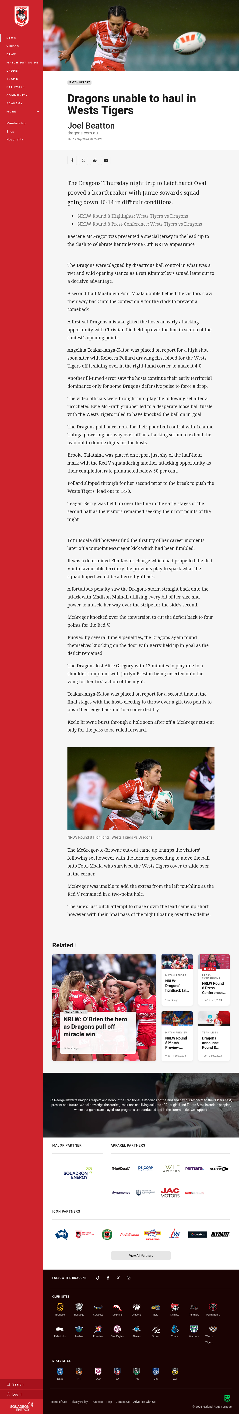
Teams (12, 78)
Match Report (79, 82)
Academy (15, 103)
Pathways (16, 87)
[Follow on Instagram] (128, 1278)
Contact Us (123, 1402)
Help (109, 1402)
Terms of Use (58, 1402)
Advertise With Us (144, 1402)
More (11, 111)
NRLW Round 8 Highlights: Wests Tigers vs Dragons (132, 216)
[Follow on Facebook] (108, 1278)
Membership (16, 123)
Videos (13, 46)
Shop (10, 131)
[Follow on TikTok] (98, 1278)
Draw (11, 54)
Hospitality (15, 139)
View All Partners (141, 1255)
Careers (98, 1402)
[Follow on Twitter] (118, 1278)
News (11, 38)
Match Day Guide (22, 62)
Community (17, 95)
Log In (17, 1394)
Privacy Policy (79, 1402)
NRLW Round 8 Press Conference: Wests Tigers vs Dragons (139, 224)
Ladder (13, 70)
